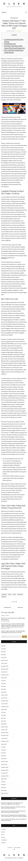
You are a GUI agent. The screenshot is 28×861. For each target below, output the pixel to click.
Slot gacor (3, 842)
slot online (3, 829)
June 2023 (3, 750)
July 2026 (3, 646)
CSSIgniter (20, 857)
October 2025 (4, 672)
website (4, 596)
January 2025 (4, 698)
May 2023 (3, 752)
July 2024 (3, 712)
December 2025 (4, 666)
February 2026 (4, 660)
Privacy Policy (17, 847)
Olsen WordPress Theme (11, 857)
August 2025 (4, 677)
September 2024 (5, 706)
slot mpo (3, 837)
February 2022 (4, 793)
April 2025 (3, 689)
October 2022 (4, 773)
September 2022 (5, 776)
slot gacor (4, 257)
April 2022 (3, 787)
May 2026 (3, 651)
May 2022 (3, 784)
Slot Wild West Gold (10, 43)
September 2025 (5, 674)
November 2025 (4, 669)
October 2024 (4, 703)
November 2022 (4, 770)
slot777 (3, 834)
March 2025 (3, 692)
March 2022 (3, 790)
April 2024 (3, 721)
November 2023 (4, 735)
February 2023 (4, 761)
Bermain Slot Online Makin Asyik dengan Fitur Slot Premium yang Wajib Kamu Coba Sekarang (12, 803)
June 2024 (3, 715)
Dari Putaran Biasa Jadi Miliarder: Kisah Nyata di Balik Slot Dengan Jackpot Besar (13, 820)
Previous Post (7, 607)
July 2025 (3, 680)
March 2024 (3, 724)
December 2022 (4, 767)
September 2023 (5, 741)
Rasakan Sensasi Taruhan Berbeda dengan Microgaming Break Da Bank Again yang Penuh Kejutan (13, 811)
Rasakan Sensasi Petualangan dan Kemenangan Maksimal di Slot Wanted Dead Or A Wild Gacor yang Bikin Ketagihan (14, 815)
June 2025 (3, 683)
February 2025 (4, 695)
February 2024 (4, 726)
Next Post (20, 607)
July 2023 (3, 747)
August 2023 (4, 744)
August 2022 (4, 778)
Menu (4, 12)
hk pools (3, 831)
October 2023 (4, 738)
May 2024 (3, 718)
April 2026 (3, 654)
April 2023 (3, 755)
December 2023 (4, 732)
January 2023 (4, 764)
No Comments (18, 30)
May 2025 (3, 686)
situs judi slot (4, 840)
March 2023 (3, 758)
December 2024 (4, 700)
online (9, 594)
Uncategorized (14, 18)
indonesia (4, 594)
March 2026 (3, 657)
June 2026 (3, 648)
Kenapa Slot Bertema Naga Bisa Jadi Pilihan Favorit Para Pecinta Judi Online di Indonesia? (13, 807)
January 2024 (4, 729)
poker (14, 594)
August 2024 (4, 709)
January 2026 (4, 663)
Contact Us (10, 847)
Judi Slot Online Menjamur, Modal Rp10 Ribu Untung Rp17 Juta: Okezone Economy (13, 631)
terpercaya (20, 594)
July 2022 (3, 781)
